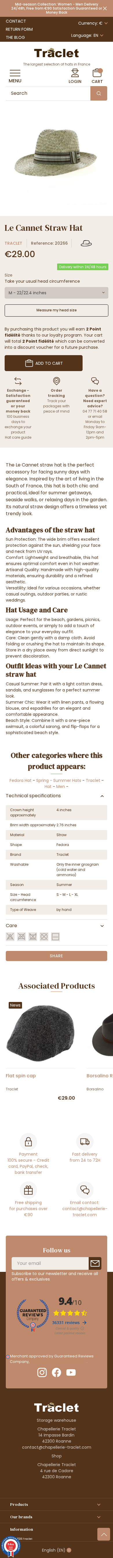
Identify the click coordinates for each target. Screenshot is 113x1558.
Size (8, 275)
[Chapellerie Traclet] (56, 52)
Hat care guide (18, 437)
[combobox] (56, 293)
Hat (48, 786)
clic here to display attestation (58, 1361)
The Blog (15, 37)
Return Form (19, 29)
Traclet (13, 243)
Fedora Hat (21, 780)
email (97, 416)
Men (60, 786)
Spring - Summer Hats (58, 780)
